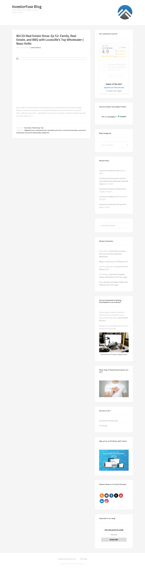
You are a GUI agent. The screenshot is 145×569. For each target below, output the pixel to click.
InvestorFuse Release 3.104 (109, 171)
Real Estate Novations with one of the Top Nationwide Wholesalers (112, 254)
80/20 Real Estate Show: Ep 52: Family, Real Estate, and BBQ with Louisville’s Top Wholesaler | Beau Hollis (49, 39)
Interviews (28, 128)
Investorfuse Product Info (108, 421)
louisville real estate (55, 130)
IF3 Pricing (103, 426)
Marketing (36, 128)
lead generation (41, 130)
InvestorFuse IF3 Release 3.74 (116, 262)
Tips (42, 128)
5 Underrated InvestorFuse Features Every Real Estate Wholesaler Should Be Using (113, 181)
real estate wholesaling (32, 133)
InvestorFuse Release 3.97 (109, 197)
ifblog (101, 262)
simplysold (45, 133)
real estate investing (70, 130)
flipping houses (30, 130)
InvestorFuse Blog (27, 6)
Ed (100, 282)
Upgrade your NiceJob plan (114, 88)
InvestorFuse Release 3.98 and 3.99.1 (112, 189)
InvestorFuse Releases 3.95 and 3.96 (112, 204)
